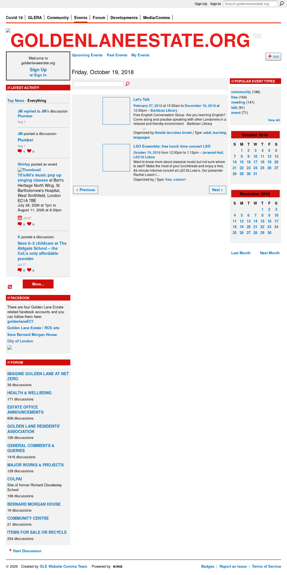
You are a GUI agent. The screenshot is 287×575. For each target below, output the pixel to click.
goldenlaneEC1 (20, 321)
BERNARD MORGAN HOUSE (34, 504)
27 (276, 167)
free (168, 179)
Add (276, 56)
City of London (20, 340)
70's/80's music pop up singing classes (39, 177)
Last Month (241, 252)
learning (219, 132)
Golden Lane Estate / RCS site (33, 327)
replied (30, 111)
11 (262, 156)
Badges (207, 566)
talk (234, 107)
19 (269, 161)
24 (255, 167)
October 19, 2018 (147, 152)
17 (255, 161)
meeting (238, 102)
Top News (15, 100)
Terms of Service (266, 566)
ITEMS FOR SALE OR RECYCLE (37, 532)
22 (242, 167)
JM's (45, 111)
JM (20, 111)
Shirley (24, 164)
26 (269, 167)
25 (262, 167)
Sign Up (201, 4)
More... (38, 284)
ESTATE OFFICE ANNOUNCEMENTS (25, 409)
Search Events (127, 84)
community (241, 91)
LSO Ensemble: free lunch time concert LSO (171, 146)
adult (207, 132)
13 (276, 156)
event (235, 112)
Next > (217, 189)
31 (255, 173)
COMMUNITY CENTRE (28, 518)
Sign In (215, 4)
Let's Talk (141, 99)
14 (235, 161)
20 (276, 161)
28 (235, 173)
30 (249, 173)
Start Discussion (27, 550)
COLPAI (14, 479)
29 (242, 173)
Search (281, 3)
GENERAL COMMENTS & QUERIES (30, 448)
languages (141, 137)
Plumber (25, 115)
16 (249, 161)
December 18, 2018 (200, 105)
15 (242, 161)
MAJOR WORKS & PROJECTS (35, 465)
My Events (140, 55)
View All (274, 120)
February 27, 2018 (147, 105)
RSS (10, 287)
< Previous (85, 189)
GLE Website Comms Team (63, 566)
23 (249, 167)
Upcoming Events (87, 55)
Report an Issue (233, 566)
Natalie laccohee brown (173, 132)
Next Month (270, 252)
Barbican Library (164, 110)
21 (235, 167)
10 (255, 156)
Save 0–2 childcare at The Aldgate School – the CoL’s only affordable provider (42, 250)
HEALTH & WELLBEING (29, 392)
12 (269, 156)
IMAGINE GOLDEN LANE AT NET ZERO (38, 376)
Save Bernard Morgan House (32, 334)
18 (262, 161)
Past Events (117, 55)
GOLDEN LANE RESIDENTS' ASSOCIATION (33, 428)
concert (179, 179)
